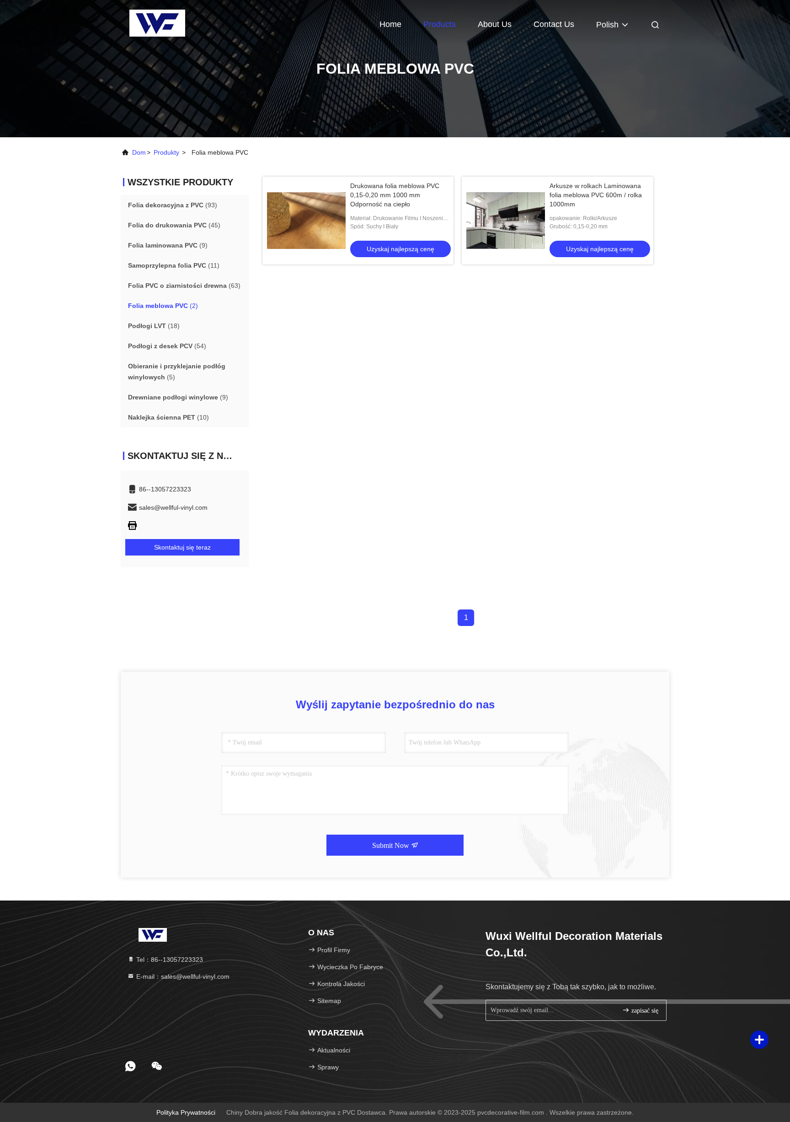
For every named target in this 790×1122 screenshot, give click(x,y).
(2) (163, 305)
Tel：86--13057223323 (168, 959)
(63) (184, 285)
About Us (495, 24)
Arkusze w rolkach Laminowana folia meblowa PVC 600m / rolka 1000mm (596, 195)
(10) (168, 417)
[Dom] (157, 23)
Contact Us (554, 24)
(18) (154, 325)
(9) (168, 245)
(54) (167, 346)
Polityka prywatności (185, 1112)
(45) (174, 225)
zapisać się (644, 1010)
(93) (172, 205)
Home (390, 24)
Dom (139, 152)
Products (439, 24)
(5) (176, 371)
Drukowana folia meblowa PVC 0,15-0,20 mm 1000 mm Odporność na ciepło (394, 195)
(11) (173, 265)
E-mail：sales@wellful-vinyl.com (182, 976)
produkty (166, 152)
